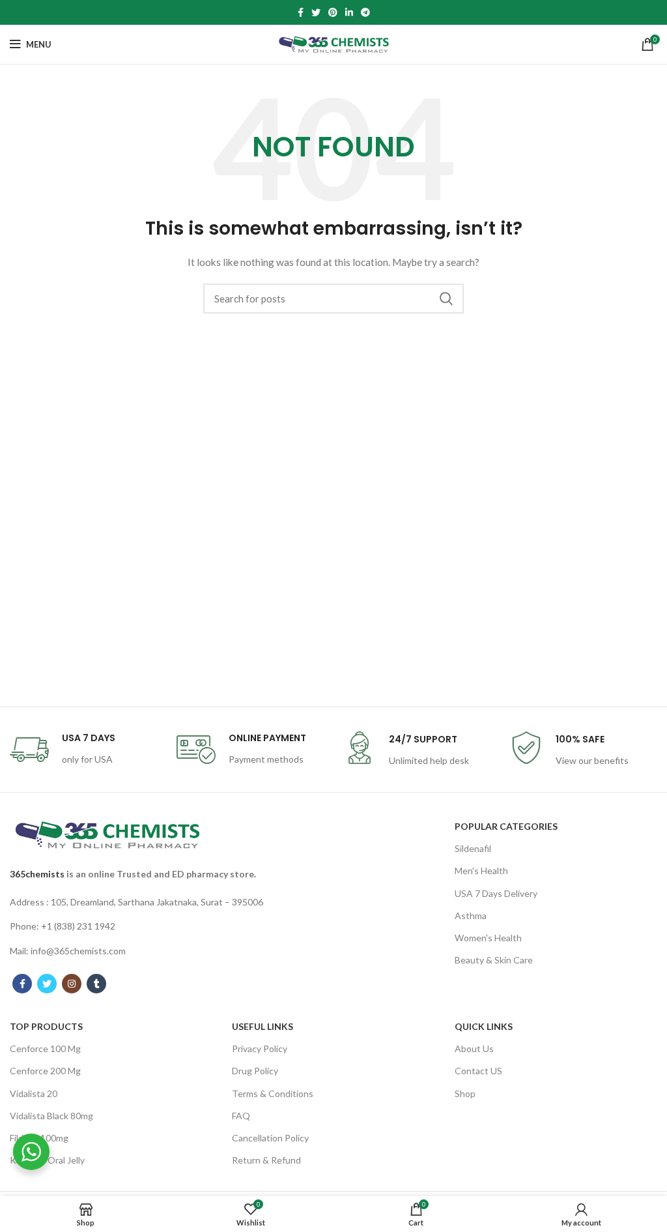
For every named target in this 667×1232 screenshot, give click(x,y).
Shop (465, 1093)
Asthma (471, 915)
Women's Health (488, 937)
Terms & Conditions (272, 1093)
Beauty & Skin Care (494, 959)
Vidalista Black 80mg (51, 1115)
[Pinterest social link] (332, 12)
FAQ (241, 1115)
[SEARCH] (446, 299)
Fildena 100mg (39, 1137)
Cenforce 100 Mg (45, 1048)
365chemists (37, 873)
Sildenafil (473, 848)
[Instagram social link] (71, 983)
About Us (474, 1048)
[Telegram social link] (365, 12)
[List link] (139, 902)
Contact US (478, 1070)
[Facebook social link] (300, 12)
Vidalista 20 (33, 1093)
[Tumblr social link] (96, 983)
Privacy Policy (259, 1048)
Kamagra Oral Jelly (47, 1160)
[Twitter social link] (315, 12)
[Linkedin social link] (349, 12)
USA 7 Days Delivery (496, 893)
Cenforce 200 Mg (45, 1070)
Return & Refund (266, 1160)
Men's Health (481, 870)
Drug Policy (255, 1070)
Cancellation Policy (270, 1137)
